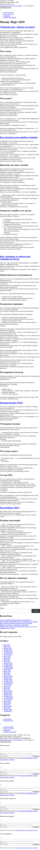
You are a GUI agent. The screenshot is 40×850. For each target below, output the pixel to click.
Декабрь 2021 (8, 650)
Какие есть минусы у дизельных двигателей (14, 625)
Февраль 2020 (8, 676)
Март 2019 (7, 689)
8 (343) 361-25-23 (5, 6)
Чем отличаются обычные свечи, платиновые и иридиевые (19, 621)
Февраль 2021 (8, 663)
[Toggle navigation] (0, 724)
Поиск (2, 608)
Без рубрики (8, 719)
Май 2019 (7, 688)
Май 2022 (7, 645)
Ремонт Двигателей (10, 17)
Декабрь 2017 (8, 711)
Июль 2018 (7, 701)
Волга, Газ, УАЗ (9, 14)
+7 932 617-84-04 (16, 6)
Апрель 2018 (8, 706)
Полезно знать (8, 720)
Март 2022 (7, 646)
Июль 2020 (7, 669)
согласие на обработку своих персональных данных (26, 830)
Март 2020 (7, 674)
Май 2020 (7, 673)
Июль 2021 (7, 656)
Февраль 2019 (8, 691)
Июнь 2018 (7, 703)
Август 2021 (8, 655)
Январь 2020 (8, 678)
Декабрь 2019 (8, 679)
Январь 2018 (8, 709)
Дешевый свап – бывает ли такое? (17, 27)
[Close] (0, 749)
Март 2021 (7, 661)
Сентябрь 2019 (8, 683)
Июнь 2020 (7, 671)
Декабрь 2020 (8, 664)
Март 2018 (7, 708)
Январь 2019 (8, 693)
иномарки (7, 16)
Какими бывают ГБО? (11, 403)
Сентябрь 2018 (8, 698)
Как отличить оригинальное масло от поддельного (16, 623)
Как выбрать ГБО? (10, 507)
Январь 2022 (8, 648)
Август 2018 (8, 699)
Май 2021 (7, 659)
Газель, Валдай (8, 12)
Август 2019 (8, 684)
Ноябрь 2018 (8, 694)
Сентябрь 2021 (8, 653)
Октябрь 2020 (8, 666)
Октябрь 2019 (8, 681)
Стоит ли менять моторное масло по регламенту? (15, 620)
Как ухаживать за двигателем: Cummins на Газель (15, 257)
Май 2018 (7, 704)
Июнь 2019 (7, 686)
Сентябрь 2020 (8, 668)
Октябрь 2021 (8, 651)
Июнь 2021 (7, 658)
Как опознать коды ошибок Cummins (19, 137)
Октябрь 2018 (8, 696)
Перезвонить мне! (6, 7)
